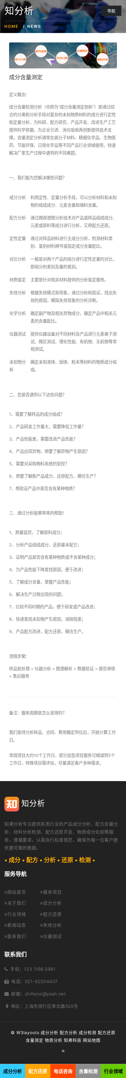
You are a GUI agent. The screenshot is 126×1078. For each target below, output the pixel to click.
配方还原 (52, 914)
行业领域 (16, 914)
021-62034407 (41, 981)
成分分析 (52, 903)
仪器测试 (52, 936)
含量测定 (34, 1040)
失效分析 (52, 925)
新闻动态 (16, 925)
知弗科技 (72, 1040)
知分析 (19, 11)
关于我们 (16, 903)
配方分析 (68, 1032)
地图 (96, 1040)
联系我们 (16, 936)
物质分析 (53, 1040)
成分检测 (87, 1032)
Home (11, 26)
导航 (111, 10)
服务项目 (52, 892)
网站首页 (16, 892)
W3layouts (27, 1032)
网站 (87, 1040)
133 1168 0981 (40, 969)
